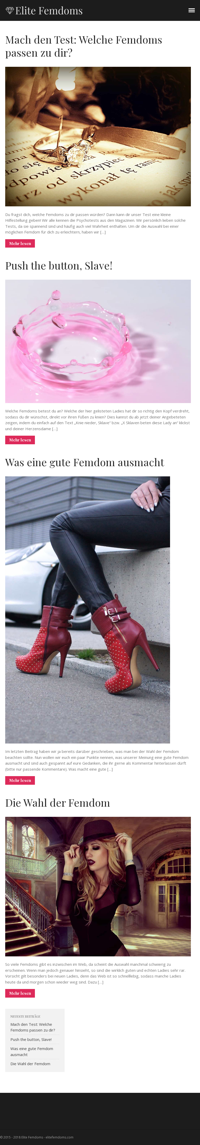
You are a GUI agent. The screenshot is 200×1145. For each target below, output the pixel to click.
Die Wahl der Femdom (57, 802)
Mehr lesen (20, 243)
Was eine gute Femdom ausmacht (84, 462)
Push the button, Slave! (59, 265)
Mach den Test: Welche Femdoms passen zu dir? (83, 45)
